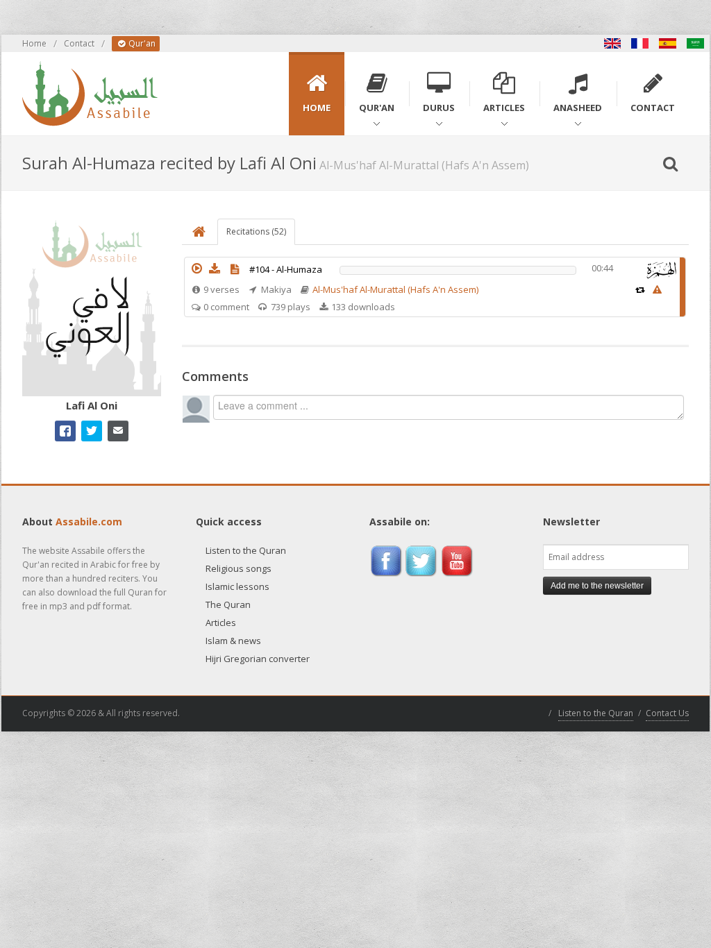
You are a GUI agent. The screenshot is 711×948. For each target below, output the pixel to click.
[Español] (668, 43)
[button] (196, 268)
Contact (79, 43)
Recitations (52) (256, 231)
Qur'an (141, 43)
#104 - (285, 269)
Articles (221, 622)
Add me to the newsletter (597, 586)
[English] (612, 43)
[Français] (640, 43)
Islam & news (233, 640)
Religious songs (238, 568)
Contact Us (667, 713)
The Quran (228, 604)
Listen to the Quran (246, 550)
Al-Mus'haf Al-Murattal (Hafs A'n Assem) (395, 289)
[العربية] (696, 43)
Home (34, 43)
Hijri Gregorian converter (258, 658)
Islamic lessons (237, 586)
